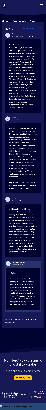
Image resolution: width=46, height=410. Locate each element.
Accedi (8, 319)
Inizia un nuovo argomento (30, 28)
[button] (41, 4)
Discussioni (6, 21)
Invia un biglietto (23, 378)
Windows (32, 21)
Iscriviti (17, 319)
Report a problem (20, 21)
